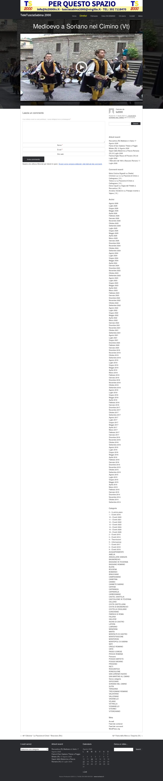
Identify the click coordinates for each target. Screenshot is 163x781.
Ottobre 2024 (113, 248)
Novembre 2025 (114, 220)
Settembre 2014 (115, 502)
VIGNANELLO (114, 706)
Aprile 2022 (113, 318)
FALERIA (112, 616)
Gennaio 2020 (114, 347)
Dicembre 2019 (114, 350)
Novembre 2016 (114, 439)
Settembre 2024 (115, 250)
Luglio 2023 (113, 280)
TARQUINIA (113, 689)
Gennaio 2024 (114, 265)
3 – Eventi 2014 (114, 537)
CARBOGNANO (115, 594)
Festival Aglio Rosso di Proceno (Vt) (122, 155)
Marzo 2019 (113, 372)
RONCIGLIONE (114, 671)
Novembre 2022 (114, 300)
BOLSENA (113, 569)
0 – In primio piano (116, 512)
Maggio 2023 (113, 285)
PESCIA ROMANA (116, 654)
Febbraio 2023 (114, 293)
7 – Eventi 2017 (114, 544)
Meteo (140, 16)
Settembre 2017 (115, 415)
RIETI (111, 666)
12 (92, 759)
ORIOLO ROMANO (116, 646)
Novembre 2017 (114, 410)
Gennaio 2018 (114, 405)
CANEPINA (113, 579)
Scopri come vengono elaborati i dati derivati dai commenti (80, 164)
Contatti (132, 16)
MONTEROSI (114, 639)
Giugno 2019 (113, 365)
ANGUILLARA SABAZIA (118, 557)
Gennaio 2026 (114, 218)
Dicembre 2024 (114, 243)
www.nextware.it (99, 776)
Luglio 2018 (113, 392)
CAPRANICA (114, 589)
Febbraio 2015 (114, 489)
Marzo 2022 (113, 320)
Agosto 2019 (113, 360)
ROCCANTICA (114, 669)
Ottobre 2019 (113, 355)
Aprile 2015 (113, 484)
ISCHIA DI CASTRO (116, 621)
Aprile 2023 (113, 288)
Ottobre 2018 (113, 385)
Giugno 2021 (113, 340)
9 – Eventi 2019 (114, 549)
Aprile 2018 (113, 400)
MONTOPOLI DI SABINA (118, 641)
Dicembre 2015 (114, 464)
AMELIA (112, 554)
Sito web (60, 154)
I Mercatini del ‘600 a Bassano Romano (123, 160)
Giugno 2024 (113, 258)
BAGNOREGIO (114, 559)
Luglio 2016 (113, 449)
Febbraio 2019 (114, 375)
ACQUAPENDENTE (116, 552)
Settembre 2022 (115, 305)
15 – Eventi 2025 (115, 529)
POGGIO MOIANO (116, 661)
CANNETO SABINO (116, 584)
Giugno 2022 (113, 313)
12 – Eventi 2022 (115, 522)
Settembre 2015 (115, 472)
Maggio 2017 (113, 425)
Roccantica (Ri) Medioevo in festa (121, 141)
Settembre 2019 (115, 357)
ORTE (111, 649)
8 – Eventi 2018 (114, 547)
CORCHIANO (114, 611)
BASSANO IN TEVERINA (118, 562)
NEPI (111, 644)
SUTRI (111, 686)
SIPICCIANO (114, 681)
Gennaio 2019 (114, 377)
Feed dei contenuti (116, 724)
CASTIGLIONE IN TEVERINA (120, 599)
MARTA (112, 631)
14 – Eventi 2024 (115, 527)
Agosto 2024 (113, 253)
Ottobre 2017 (113, 412)
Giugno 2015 (113, 479)
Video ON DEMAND (108, 16)
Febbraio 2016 (114, 459)
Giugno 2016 (113, 452)
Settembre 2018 (115, 387)
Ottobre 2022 (113, 303)
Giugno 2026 (113, 208)
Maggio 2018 (113, 397)
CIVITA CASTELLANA (117, 604)
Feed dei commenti (116, 726)
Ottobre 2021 (113, 330)
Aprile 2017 (113, 427)
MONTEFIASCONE (116, 636)
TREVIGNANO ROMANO (118, 691)
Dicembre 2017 (114, 407)
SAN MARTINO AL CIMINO (119, 676)
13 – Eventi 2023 (115, 524)
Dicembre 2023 (114, 268)
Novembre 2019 (114, 352)
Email (60, 149)
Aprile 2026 (113, 213)
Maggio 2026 (113, 210)
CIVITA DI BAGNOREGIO (118, 606)
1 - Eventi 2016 (131, 116)
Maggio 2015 (113, 482)
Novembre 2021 (114, 328)
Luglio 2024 (113, 255)
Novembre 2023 (114, 270)
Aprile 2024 (113, 263)
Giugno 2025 (113, 230)
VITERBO (112, 708)
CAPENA (112, 587)
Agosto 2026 (113, 203)
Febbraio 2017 (114, 432)
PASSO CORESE (115, 651)
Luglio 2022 (113, 310)
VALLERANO (114, 696)
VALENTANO (114, 694)
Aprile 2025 (113, 235)
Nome (60, 145)
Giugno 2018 (113, 395)
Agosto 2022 (113, 308)
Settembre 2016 (115, 444)
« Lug (85, 771)
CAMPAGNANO (115, 577)
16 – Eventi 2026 (115, 532)
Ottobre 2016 (113, 442)
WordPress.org (114, 729)
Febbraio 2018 (114, 402)
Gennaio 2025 (114, 240)
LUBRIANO (113, 626)
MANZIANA (113, 629)
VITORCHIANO (114, 711)
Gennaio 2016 (114, 462)
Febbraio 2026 (114, 215)
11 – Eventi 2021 (115, 519)
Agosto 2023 (113, 278)
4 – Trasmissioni (115, 539)
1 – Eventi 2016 (114, 514)
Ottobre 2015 (113, 469)
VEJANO (112, 701)
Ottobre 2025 (113, 223)
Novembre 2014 (114, 497)
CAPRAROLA (114, 592)
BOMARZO (113, 572)
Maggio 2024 (113, 260)
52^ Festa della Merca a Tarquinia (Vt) (127, 735)
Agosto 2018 (113, 390)
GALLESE (113, 619)
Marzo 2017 (113, 430)
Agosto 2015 (113, 474)
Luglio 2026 (113, 206)
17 (84, 761)
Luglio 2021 (113, 338)
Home (74, 16)
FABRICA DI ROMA (116, 614)
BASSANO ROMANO (117, 564)
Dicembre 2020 (114, 342)
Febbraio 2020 (114, 345)
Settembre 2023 (115, 275)
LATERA (112, 624)
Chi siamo (122, 16)
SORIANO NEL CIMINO (116, 117)
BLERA (111, 567)
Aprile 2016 (113, 457)
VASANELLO (114, 699)
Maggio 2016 (113, 454)
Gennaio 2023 (114, 295)
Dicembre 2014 (114, 494)
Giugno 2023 (113, 283)
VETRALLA (113, 703)
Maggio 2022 (113, 315)
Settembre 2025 (115, 225)
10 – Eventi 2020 (115, 517)
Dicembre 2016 (114, 437)
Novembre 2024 (114, 245)
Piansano (112, 656)
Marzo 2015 (113, 487)
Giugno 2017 (113, 422)
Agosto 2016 (113, 447)
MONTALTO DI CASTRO (118, 634)
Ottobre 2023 (113, 273)
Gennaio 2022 (114, 323)
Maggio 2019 (113, 367)
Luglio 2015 (113, 477)
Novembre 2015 (114, 467)
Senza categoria (115, 679)
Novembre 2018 (114, 382)
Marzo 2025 (113, 238)
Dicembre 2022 (114, 298)
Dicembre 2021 (114, 325)
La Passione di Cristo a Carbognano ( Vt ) (121, 181)
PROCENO (113, 664)
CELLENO (113, 601)
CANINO (112, 582)
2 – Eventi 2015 (114, 534)
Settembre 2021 (115, 333)
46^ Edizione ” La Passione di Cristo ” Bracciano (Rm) (41, 735)
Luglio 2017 (113, 420)
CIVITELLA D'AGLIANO (118, 609)
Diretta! (83, 15)
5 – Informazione (115, 542)
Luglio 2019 (113, 362)
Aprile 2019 (113, 370)
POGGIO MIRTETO (116, 659)
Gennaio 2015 (114, 492)
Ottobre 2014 (113, 499)
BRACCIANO (114, 574)
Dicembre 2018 (114, 380)
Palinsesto (94, 16)
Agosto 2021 (113, 335)
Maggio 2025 (113, 233)
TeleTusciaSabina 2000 (35, 15)
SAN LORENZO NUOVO (118, 674)
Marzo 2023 (113, 290)
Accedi (111, 721)
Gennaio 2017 (114, 435)
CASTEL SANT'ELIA (116, 597)
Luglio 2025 (113, 228)
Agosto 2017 (113, 417)
